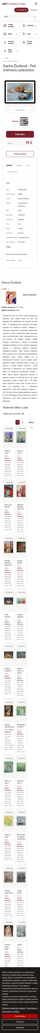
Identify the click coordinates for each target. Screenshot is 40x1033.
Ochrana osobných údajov (13, 1008)
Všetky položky (11, 25)
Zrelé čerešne (7, 616)
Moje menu (10, 51)
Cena (29, 34)
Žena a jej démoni (8, 506)
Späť (5, 58)
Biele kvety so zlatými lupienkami (21, 837)
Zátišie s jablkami (20, 616)
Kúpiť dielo (20, 134)
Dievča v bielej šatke (8, 947)
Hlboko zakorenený (9, 892)
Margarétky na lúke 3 (21, 726)
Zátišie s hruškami (8, 670)
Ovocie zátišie (19, 562)
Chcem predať (29, 42)
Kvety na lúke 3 (8, 782)
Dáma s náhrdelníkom (10, 726)
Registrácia (34, 10)
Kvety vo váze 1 (8, 452)
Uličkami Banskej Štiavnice (20, 507)
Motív (10, 34)
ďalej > (32, 422)
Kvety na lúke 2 (20, 782)
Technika (30, 25)
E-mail (28, 165)
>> (32, 427)
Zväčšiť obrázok (20, 110)
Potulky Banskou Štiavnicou (8, 563)
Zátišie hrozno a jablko (20, 671)
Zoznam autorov (11, 42)
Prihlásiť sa (22, 10)
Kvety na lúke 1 (8, 836)
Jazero (19, 945)
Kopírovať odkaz (12, 172)
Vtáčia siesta (19, 892)
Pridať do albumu (20, 154)
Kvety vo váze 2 (20, 452)
